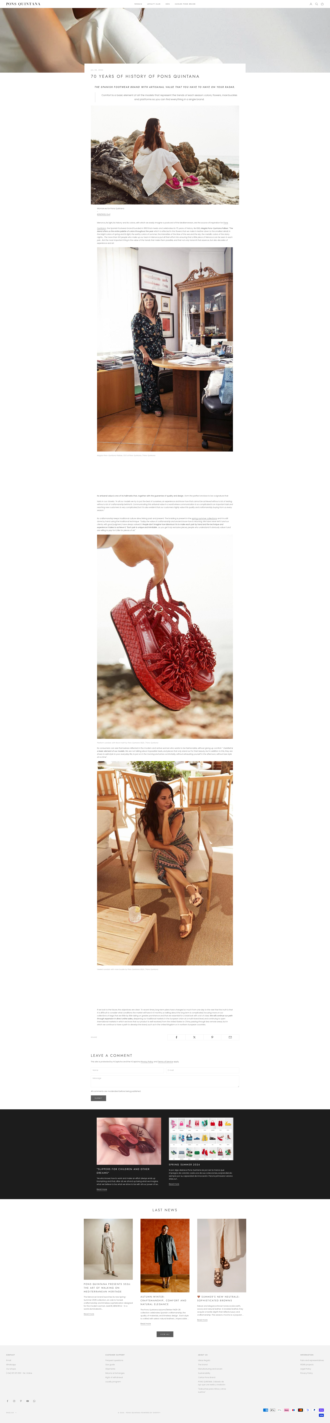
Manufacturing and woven (210, 1369)
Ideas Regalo (204, 1360)
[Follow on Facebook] (7, 1401)
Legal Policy (305, 1369)
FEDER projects (307, 1364)
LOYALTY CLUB (153, 4)
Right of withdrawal (114, 1377)
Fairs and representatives (312, 1360)
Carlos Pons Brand (206, 1377)
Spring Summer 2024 (184, 1164)
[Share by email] (230, 1037)
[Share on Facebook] (176, 1037)
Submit (98, 1098)
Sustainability (204, 1373)
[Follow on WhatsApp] (34, 1401)
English (10, 1413)
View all (165, 1334)
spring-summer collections (204, 518)
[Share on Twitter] (194, 1037)
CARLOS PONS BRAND (185, 4)
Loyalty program (113, 1381)
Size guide (110, 1364)
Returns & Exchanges (115, 1373)
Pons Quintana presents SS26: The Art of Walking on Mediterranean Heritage (107, 1287)
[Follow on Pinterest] (21, 1401)
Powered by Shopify (150, 1413)
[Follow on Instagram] (14, 1401)
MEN (168, 4)
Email (8, 1360)
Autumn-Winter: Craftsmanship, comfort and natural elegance (164, 1300)
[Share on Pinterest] (212, 1037)
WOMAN (138, 4)
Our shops (11, 1369)
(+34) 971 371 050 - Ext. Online (19, 1373)
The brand (203, 1364)
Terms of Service (165, 1061)
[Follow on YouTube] (27, 1401)
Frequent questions (114, 1360)
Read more (102, 1189)
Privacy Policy (147, 1061)
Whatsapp (11, 1364)
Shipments (110, 1369)
